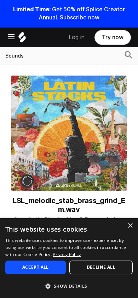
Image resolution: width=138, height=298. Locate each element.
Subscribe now (79, 17)
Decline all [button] (101, 267)
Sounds (14, 56)
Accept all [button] (35, 267)
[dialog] (69, 258)
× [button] (130, 225)
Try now (112, 37)
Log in (77, 37)
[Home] (22, 39)
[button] (69, 286)
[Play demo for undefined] (69, 133)
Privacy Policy (67, 254)
